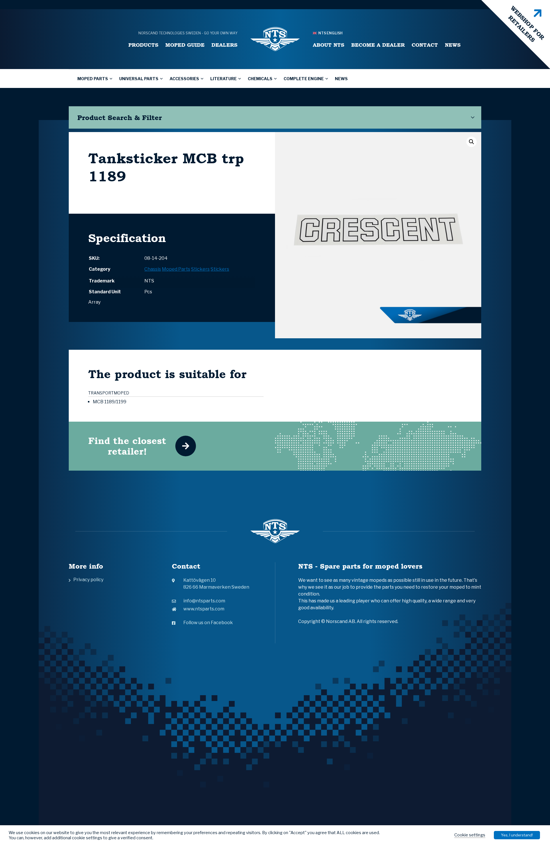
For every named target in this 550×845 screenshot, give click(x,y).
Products (143, 44)
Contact (425, 44)
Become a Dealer (378, 44)
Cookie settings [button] (469, 835)
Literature (223, 78)
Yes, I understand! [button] (517, 835)
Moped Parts (92, 78)
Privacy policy (88, 579)
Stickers (200, 269)
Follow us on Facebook (208, 622)
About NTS (328, 44)
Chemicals (260, 78)
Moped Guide (185, 44)
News (453, 44)
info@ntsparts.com (204, 601)
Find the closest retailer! (127, 446)
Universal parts (138, 78)
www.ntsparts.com (203, 609)
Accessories (184, 78)
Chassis (152, 269)
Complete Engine (304, 78)
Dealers (224, 44)
